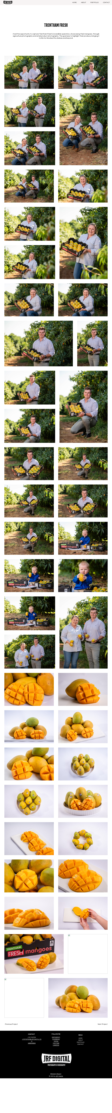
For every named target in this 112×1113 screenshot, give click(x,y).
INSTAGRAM (56, 1037)
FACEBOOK (56, 1039)
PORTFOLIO (80, 1042)
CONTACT (80, 1044)
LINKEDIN (56, 1045)
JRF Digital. (59, 1076)
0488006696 (32, 1043)
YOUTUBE (56, 1043)
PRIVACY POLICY (55, 1074)
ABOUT (80, 1040)
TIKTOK (56, 1041)
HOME (80, 1038)
